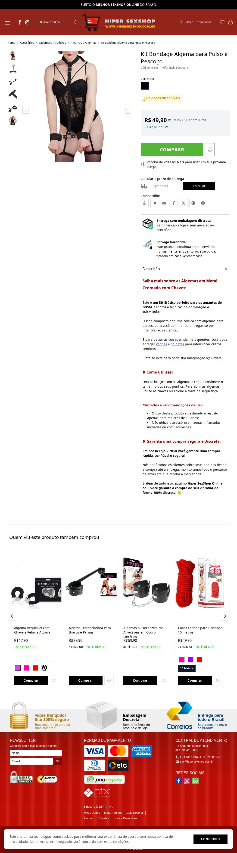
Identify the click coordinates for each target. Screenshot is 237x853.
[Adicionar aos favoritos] (54, 680)
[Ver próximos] (224, 616)
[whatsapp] (195, 781)
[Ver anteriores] (12, 616)
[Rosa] (26, 668)
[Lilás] (18, 668)
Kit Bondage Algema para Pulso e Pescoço (128, 43)
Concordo (210, 839)
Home (11, 43)
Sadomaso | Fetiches (52, 43)
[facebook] (20, 22)
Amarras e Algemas (83, 43)
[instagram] (27, 22)
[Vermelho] (35, 668)
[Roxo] (190, 659)
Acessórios (27, 43)
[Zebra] (44, 668)
